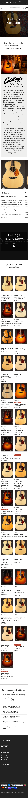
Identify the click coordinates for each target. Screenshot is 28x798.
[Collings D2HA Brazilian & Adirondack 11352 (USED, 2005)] (20, 470)
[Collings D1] (20, 363)
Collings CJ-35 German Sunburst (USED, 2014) (19, 349)
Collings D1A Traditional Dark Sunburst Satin (6, 430)
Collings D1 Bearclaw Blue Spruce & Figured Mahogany (7, 404)
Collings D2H (18, 457)
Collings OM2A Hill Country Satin (19, 618)
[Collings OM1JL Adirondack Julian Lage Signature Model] (7, 605)
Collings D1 (17, 374)
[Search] (23, 8)
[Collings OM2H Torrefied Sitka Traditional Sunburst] (7, 660)
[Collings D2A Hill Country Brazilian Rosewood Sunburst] (7, 443)
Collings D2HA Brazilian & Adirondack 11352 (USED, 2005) (19, 484)
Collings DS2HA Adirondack (18, 510)
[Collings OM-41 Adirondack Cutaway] (20, 523)
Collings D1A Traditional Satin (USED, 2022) (19, 430)
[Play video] (14, 246)
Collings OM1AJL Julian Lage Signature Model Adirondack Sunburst (20, 591)
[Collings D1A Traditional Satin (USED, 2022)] (20, 417)
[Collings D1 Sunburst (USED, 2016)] (20, 391)
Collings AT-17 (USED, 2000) (7, 349)
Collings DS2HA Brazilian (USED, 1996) (7, 535)
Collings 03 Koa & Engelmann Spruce (19, 322)
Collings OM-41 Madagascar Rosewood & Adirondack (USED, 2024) (6, 563)
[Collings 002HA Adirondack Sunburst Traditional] (7, 310)
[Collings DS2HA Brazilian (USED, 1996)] (7, 523)
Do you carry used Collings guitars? (11, 722)
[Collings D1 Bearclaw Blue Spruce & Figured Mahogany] (7, 391)
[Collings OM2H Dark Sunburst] (20, 633)
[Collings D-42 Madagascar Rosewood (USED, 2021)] (7, 363)
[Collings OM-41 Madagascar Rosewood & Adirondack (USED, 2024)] (7, 547)
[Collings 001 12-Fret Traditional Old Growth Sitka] (7, 283)
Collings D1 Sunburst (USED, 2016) (20, 405)
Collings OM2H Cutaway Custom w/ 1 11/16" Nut (7, 646)
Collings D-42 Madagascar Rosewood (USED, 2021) (6, 377)
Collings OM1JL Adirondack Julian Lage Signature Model (6, 619)
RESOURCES (5, 741)
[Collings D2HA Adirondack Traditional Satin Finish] (7, 470)
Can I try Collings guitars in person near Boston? (11, 717)
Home (2, 13)
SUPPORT (4, 746)
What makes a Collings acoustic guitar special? (10, 711)
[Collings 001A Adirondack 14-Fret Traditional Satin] (20, 283)
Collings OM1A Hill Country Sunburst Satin (6, 590)
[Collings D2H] (20, 443)
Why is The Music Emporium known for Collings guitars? (12, 706)
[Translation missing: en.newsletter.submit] (25, 772)
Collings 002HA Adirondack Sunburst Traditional (7, 323)
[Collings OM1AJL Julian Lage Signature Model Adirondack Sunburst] (20, 577)
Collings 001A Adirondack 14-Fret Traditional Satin (19, 297)
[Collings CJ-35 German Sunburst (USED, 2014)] (20, 336)
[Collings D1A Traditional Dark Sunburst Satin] (7, 417)
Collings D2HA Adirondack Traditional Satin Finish (6, 484)
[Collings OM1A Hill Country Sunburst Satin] (7, 577)
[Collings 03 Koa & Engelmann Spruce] (20, 310)
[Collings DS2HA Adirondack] (20, 498)
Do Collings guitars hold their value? (12, 727)
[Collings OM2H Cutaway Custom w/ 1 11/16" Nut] (7, 633)
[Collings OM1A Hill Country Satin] (20, 547)
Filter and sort (8, 273)
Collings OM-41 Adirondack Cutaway (20, 535)
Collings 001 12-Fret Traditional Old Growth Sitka (6, 297)
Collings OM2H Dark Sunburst (20, 647)
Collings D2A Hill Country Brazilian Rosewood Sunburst (7, 457)
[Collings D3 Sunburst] (7, 498)
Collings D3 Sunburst (7, 511)
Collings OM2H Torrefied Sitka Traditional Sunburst (7, 674)
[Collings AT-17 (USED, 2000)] (7, 336)
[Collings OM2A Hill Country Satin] (20, 605)
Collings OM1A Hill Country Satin (19, 560)
